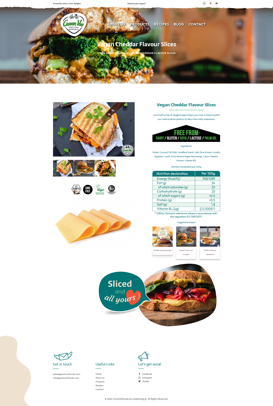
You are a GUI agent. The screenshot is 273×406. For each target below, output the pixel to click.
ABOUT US (116, 24)
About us (100, 377)
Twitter (145, 381)
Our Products (118, 53)
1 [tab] (89, 154)
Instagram (147, 377)
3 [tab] (95, 154)
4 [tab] (98, 154)
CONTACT (197, 24)
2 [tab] (92, 154)
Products (100, 381)
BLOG (179, 24)
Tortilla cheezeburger (162, 250)
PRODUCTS (139, 24)
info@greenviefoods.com (66, 377)
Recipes (99, 385)
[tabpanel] (94, 129)
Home (101, 53)
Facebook (147, 374)
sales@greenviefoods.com (66, 374)
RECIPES (161, 24)
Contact (100, 389)
